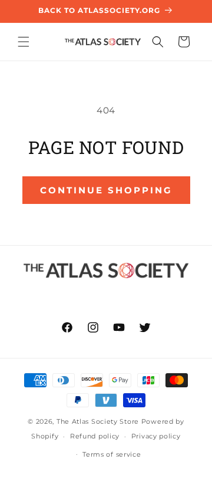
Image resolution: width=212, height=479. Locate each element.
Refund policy (95, 436)
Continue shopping (106, 190)
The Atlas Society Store (98, 421)
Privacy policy (156, 436)
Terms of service (111, 454)
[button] (24, 42)
